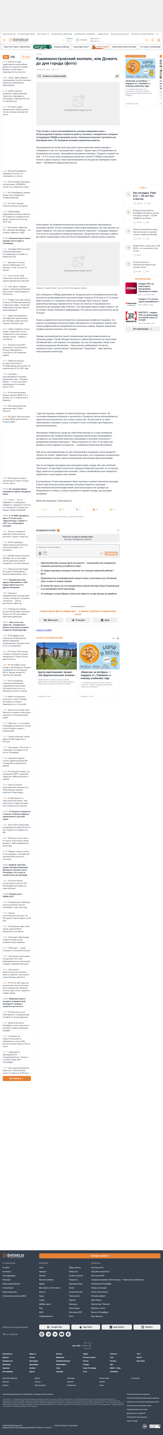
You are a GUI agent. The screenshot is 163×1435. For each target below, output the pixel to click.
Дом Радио (96, 1300)
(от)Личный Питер (26, 34)
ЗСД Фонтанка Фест (120, 34)
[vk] (55, 1334)
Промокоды (143, 278)
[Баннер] (42, 47)
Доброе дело (45, 1304)
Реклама (6, 1280)
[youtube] (61, 1334)
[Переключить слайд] (160, 68)
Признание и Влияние (84, 34)
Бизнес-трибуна (46, 1280)
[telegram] (48, 1334)
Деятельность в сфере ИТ (136, 1413)
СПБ (13, 57)
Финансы (73, 1304)
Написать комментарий (54, 76)
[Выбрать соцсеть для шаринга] (117, 76)
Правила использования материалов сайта (143, 1402)
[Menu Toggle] (4, 40)
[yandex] (68, 1334)
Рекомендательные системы (137, 1409)
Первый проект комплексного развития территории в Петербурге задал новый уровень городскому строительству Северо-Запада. (56, 682)
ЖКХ (41, 1312)
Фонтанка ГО (43, 34)
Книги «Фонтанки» (99, 1292)
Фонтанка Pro (97, 1267)
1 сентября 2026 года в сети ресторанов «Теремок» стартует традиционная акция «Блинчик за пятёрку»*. (96, 685)
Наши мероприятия (11, 1284)
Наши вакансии (10, 1292)
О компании (8, 1288)
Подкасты (73, 1280)
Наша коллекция (99, 1288)
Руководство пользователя (137, 1417)
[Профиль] (159, 40)
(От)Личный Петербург (101, 1284)
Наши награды (132, 1421)
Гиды (41, 1296)
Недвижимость (46, 1316)
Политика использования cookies (139, 1406)
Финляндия (74, 1308)
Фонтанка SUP (9, 34)
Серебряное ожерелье (61, 34)
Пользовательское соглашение (138, 1394)
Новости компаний (49, 637)
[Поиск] (147, 40)
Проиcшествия (76, 1284)
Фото (71, 1316)
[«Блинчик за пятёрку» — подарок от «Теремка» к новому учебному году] (99, 656)
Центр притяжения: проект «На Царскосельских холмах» (56, 674)
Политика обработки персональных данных (143, 1398)
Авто (41, 1267)
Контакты (7, 1271)
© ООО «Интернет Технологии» (66, 1425)
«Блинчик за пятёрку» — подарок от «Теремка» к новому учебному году (96, 675)
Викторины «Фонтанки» (50, 1288)
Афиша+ (43, 1271)
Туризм (72, 1300)
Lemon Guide (103, 34)
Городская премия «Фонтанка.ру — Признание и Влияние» (117, 1280)
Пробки (82, 40)
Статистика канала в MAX (14, 1296)
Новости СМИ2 (44, 630)
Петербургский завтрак (142, 34)
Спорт (71, 1288)
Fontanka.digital (98, 1296)
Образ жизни (75, 1267)
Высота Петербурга (99, 1312)
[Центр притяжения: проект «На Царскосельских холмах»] (56, 656)
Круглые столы (98, 1308)
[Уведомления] (153, 40)
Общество (73, 1271)
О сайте (6, 1267)
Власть (42, 1292)
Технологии (74, 1296)
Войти (45, 554)
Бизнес (42, 1276)
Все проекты (97, 1316)
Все (6, 57)
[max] (41, 1334)
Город (41, 1300)
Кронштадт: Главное (100, 1304)
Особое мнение (76, 1276)
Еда (41, 1308)
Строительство (76, 1292)
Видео (42, 1284)
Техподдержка (9, 1276)
